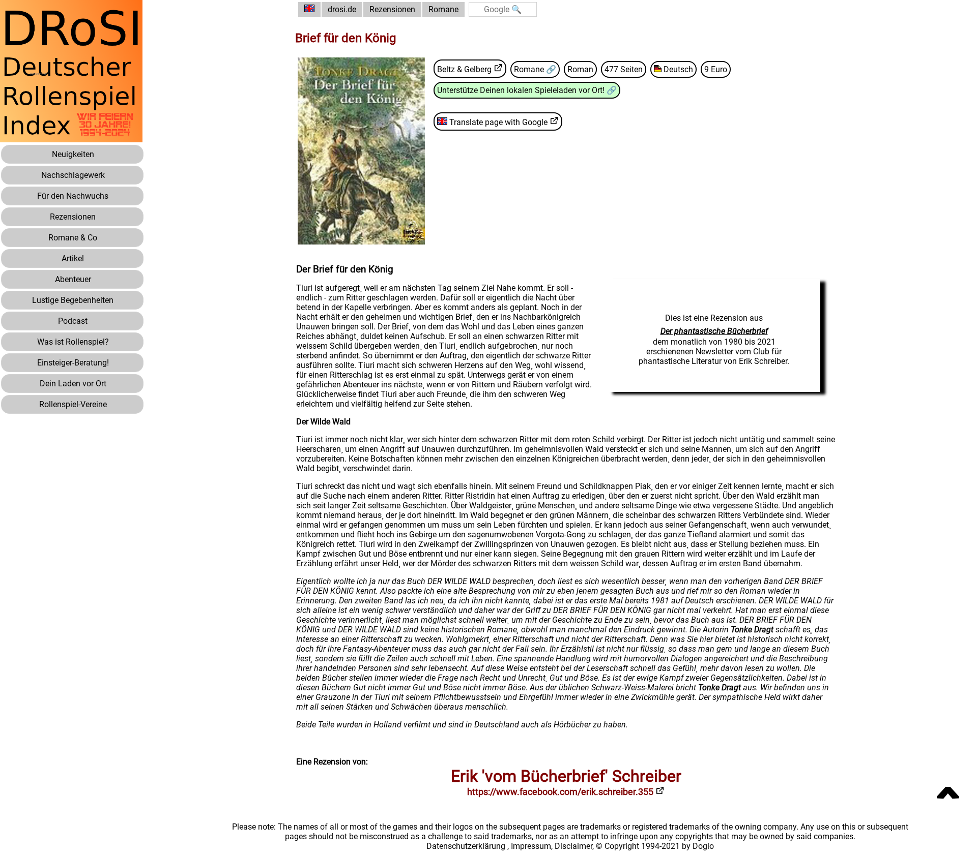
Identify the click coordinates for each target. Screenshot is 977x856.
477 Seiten (624, 69)
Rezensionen (392, 9)
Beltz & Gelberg (464, 69)
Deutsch (677, 69)
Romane (443, 9)
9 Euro (715, 69)
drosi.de (342, 9)
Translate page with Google (497, 122)
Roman (580, 69)
